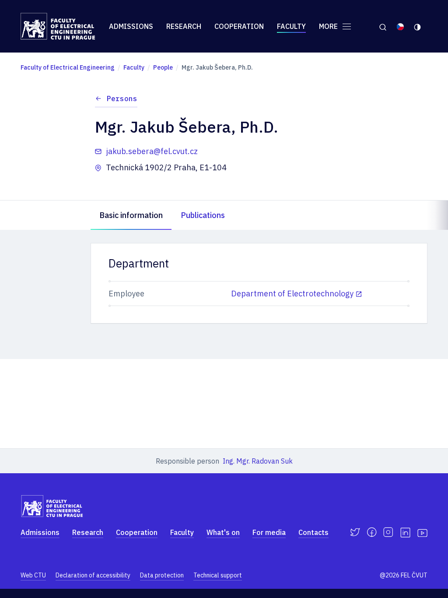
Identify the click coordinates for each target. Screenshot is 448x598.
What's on (223, 532)
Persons (122, 98)
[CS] (400, 26)
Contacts (313, 532)
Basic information (131, 215)
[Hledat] (382, 26)
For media (269, 532)
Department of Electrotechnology (292, 293)
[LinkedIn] (405, 532)
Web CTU (33, 575)
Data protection (162, 575)
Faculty (291, 26)
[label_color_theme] (418, 26)
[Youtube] (422, 532)
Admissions (131, 26)
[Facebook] (372, 532)
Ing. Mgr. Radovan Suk (258, 461)
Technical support (217, 575)
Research (183, 26)
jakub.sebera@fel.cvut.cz (152, 151)
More (329, 26)
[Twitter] (355, 532)
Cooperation (239, 26)
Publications (203, 215)
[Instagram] (388, 532)
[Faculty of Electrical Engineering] (58, 26)
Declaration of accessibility (93, 575)
